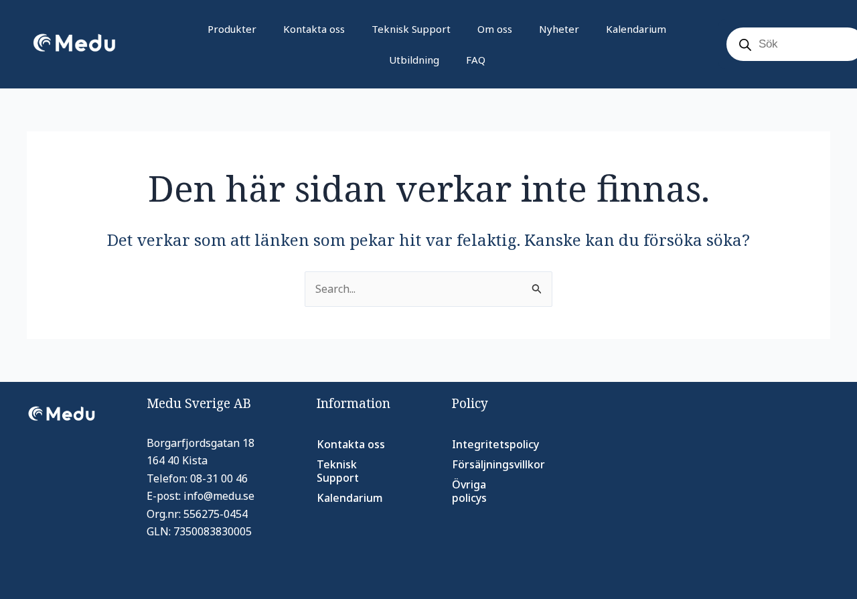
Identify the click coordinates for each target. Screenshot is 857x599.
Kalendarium (636, 29)
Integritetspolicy (494, 444)
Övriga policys (469, 491)
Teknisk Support (411, 29)
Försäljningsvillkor (494, 464)
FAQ (475, 59)
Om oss (494, 29)
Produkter (232, 29)
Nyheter (559, 29)
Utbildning (414, 59)
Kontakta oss (314, 29)
